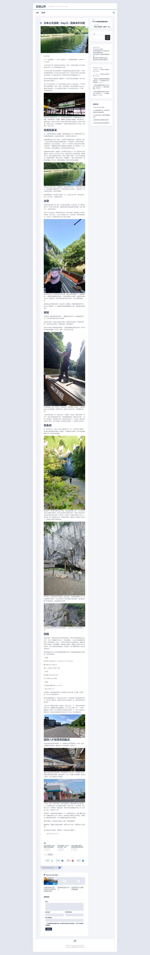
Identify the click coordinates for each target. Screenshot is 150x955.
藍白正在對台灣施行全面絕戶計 (100, 59)
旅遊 (56, 867)
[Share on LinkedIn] (80, 861)
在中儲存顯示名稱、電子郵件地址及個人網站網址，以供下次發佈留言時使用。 (64, 924)
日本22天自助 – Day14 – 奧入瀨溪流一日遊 (63, 846)
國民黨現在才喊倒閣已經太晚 (100, 58)
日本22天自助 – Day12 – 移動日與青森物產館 (50, 846)
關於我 (43, 12)
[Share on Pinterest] (69, 861)
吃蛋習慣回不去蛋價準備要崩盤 (77, 888)
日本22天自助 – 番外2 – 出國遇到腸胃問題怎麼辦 (77, 846)
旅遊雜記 (50, 854)
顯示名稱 (48, 912)
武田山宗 (41, 6)
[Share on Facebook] (59, 861)
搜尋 (94, 34)
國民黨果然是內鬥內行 (64, 888)
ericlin (52, 867)
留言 (46, 901)
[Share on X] (49, 861)
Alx (83, 947)
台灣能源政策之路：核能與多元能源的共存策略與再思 (50, 889)
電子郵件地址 (69, 912)
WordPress (74, 947)
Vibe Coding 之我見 (98, 49)
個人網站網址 (48, 917)
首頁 (37, 12)
